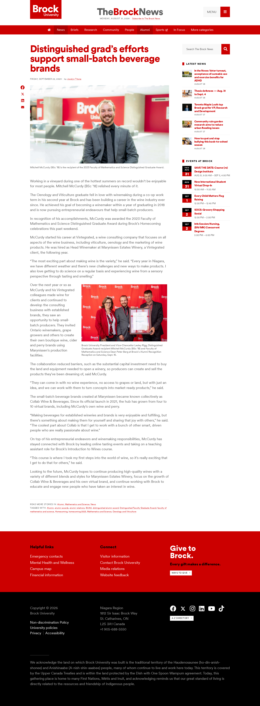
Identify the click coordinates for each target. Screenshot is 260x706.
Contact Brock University (120, 562)
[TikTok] (221, 608)
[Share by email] (22, 106)
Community (111, 30)
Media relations (112, 569)
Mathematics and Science (77, 504)
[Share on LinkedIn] (22, 100)
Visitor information (114, 556)
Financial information (46, 575)
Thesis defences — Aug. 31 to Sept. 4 (210, 92)
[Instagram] (192, 608)
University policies (43, 628)
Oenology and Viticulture (124, 511)
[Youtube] (211, 608)
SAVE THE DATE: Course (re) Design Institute (211, 169)
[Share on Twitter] (23, 94)
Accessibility (55, 633)
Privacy (35, 633)
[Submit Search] (225, 49)
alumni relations (77, 508)
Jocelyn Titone (74, 79)
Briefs (74, 30)
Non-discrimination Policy (49, 622)
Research (90, 30)
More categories (202, 30)
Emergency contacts (46, 556)
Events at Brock (199, 161)
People (129, 30)
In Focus (179, 30)
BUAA (89, 508)
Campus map (40, 569)
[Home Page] (49, 29)
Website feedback (114, 575)
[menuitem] (216, 12)
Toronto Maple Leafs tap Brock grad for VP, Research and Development (210, 108)
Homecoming (61, 511)
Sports (160, 30)
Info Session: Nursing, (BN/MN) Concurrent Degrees (207, 227)
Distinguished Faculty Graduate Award (138, 508)
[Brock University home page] (45, 9)
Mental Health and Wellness (52, 562)
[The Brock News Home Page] (130, 12)
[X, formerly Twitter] (183, 609)
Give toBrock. (183, 552)
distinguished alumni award (106, 508)
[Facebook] (173, 608)
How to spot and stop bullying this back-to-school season (211, 142)
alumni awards (62, 508)
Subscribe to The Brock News (146, 18)
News (61, 30)
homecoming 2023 (77, 511)
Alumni (145, 30)
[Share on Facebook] (23, 87)
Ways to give (179, 572)
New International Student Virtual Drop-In (210, 183)
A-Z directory (180, 618)
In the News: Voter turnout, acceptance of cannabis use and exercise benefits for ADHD (210, 75)
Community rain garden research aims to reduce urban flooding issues (208, 125)
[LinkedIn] (201, 608)
